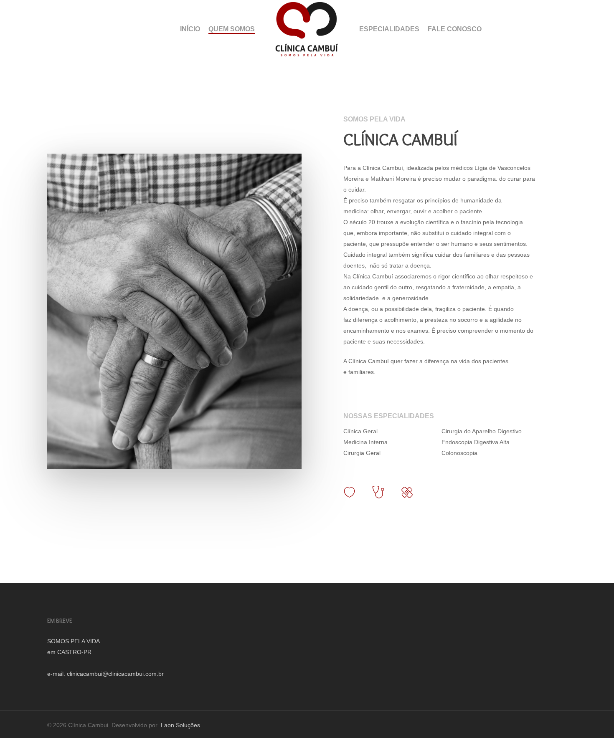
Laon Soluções (179, 725)
